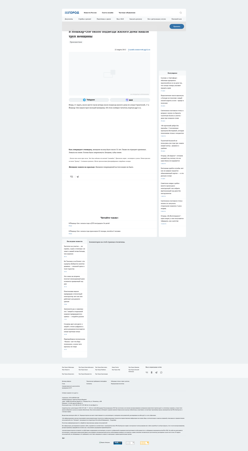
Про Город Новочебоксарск (86, 367)
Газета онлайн (107, 13)
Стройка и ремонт (84, 19)
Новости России (90, 13)
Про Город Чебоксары (68, 367)
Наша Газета (115, 367)
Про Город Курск (83, 369)
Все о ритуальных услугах (157, 19)
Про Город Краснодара (101, 374)
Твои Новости (66, 369)
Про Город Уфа (116, 369)
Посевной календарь (179, 19)
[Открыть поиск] (181, 13)
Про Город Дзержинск (68, 374)
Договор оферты (66, 381)
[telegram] (78, 176)
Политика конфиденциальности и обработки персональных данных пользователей (84, 423)
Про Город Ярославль (101, 367)
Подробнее (113, 420)
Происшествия (76, 42)
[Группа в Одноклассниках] (151, 372)
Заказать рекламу (135, 19)
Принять (176, 26)
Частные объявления (127, 13)
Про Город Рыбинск (100, 369)
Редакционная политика (117, 383)
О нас (63, 383)
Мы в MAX (120, 19)
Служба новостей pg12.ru (139, 49)
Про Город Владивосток (85, 374)
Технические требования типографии (97, 381)
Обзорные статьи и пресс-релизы (120, 381)
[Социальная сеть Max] (130, 100)
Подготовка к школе (104, 19)
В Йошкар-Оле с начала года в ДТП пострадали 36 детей (89, 224)
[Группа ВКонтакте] (146, 372)
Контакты (89, 383)
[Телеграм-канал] (89, 100)
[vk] (71, 176)
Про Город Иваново (134, 367)
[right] (184, 19)
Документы (69, 19)
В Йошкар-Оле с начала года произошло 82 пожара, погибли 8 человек (95, 232)
